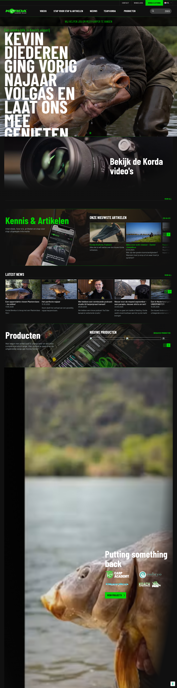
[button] (86, 133)
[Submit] (152, 11)
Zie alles (166, 218)
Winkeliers (138, 3)
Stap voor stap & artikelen (68, 10)
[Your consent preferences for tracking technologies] (172, 684)
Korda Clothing (154, 3)
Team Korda (110, 10)
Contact (125, 3)
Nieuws (93, 10)
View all (168, 199)
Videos (43, 10)
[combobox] (161, 11)
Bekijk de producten (162, 333)
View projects (114, 595)
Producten (129, 10)
